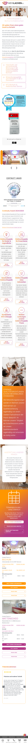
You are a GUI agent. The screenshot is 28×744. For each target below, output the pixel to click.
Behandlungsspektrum (8, 57)
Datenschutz (12, 737)
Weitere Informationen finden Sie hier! (12, 227)
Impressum (4, 737)
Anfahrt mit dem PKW (8, 564)
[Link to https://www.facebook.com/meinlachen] (13, 143)
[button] (14, 69)
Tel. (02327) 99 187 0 (7, 631)
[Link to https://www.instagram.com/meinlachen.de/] (15, 143)
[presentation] (11, 168)
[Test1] (14, 191)
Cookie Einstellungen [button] (21, 737)
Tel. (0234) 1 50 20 (7, 570)
